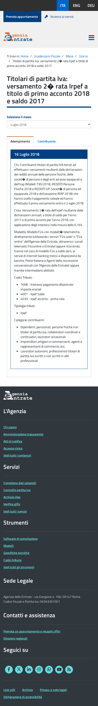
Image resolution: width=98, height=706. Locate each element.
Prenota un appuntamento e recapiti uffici (31, 631)
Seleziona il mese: (19, 116)
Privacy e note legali (53, 689)
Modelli (8, 545)
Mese (69, 56)
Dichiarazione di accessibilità (22, 696)
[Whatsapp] (49, 669)
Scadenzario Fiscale (47, 56)
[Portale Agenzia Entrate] (17, 37)
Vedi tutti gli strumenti (18, 567)
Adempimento (20, 141)
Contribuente (47, 141)
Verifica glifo (11, 504)
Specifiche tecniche (16, 552)
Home (24, 56)
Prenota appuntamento (22, 16)
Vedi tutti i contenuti (17, 455)
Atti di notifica (12, 441)
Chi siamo (10, 427)
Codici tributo (12, 560)
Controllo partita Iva (17, 490)
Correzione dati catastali (19, 482)
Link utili (9, 689)
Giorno (83, 56)
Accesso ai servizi (62, 16)
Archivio (27, 689)
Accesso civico (12, 448)
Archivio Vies (12, 497)
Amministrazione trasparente (23, 434)
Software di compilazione (20, 538)
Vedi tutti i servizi (15, 511)
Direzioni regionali (15, 638)
